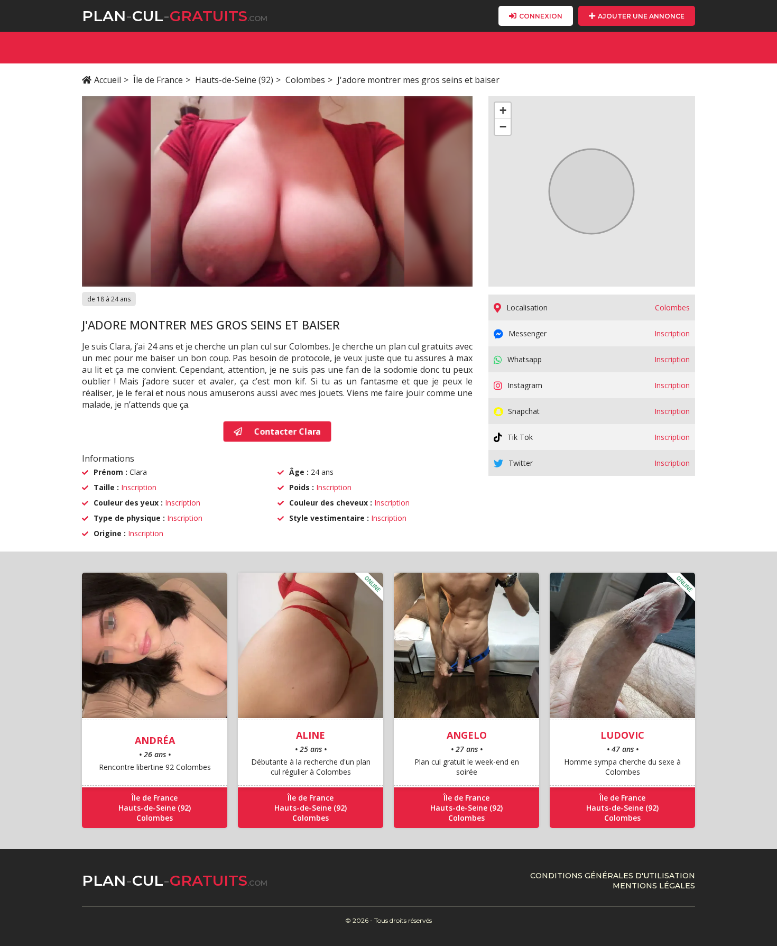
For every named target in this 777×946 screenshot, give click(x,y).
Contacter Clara (286, 431)
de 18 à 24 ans (109, 299)
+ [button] (503, 110)
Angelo (467, 735)
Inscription (138, 487)
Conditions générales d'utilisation (612, 875)
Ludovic (622, 735)
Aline (310, 735)
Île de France (158, 80)
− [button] (503, 126)
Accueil (107, 80)
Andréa (155, 740)
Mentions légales (654, 885)
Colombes (305, 80)
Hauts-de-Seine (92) (234, 80)
